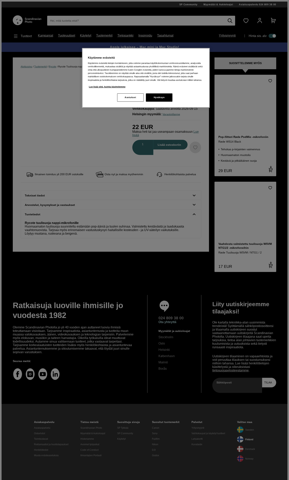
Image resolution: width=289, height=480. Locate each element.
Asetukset (130, 97)
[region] (146, 78)
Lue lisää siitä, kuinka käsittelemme (107, 87)
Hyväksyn (159, 97)
